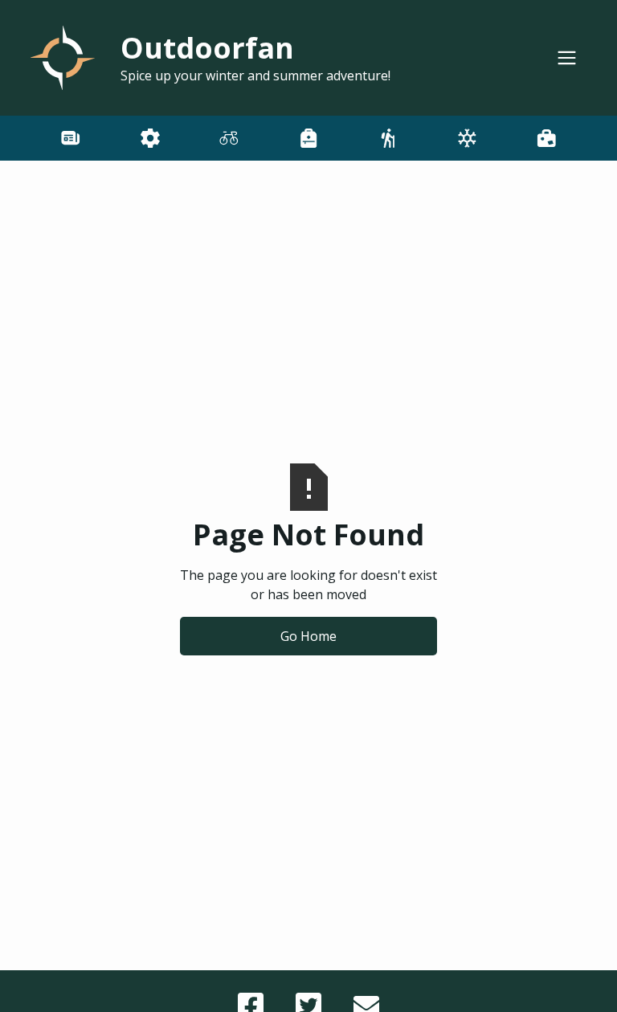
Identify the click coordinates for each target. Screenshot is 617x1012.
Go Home (308, 636)
